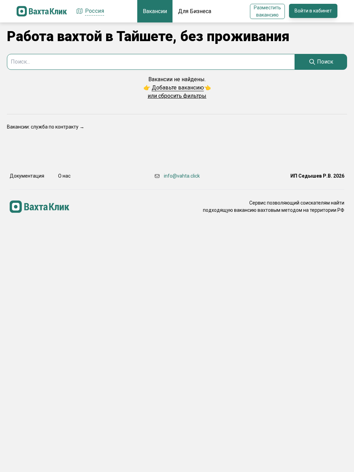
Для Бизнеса (194, 11)
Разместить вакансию (267, 11)
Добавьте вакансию (178, 87)
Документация (27, 176)
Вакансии (155, 11)
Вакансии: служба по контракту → (45, 127)
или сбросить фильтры (177, 96)
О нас (64, 176)
